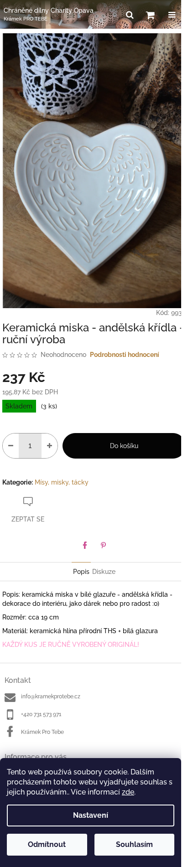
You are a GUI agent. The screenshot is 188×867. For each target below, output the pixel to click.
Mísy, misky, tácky (62, 482)
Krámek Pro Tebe (42, 732)
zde (128, 792)
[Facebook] (85, 545)
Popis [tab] (81, 571)
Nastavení (90, 815)
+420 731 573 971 (41, 714)
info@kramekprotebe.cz (50, 696)
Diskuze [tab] (103, 571)
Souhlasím (134, 844)
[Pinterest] (103, 545)
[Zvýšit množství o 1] (49, 446)
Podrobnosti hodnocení (124, 354)
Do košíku (124, 445)
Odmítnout (47, 844)
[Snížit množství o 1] (11, 446)
